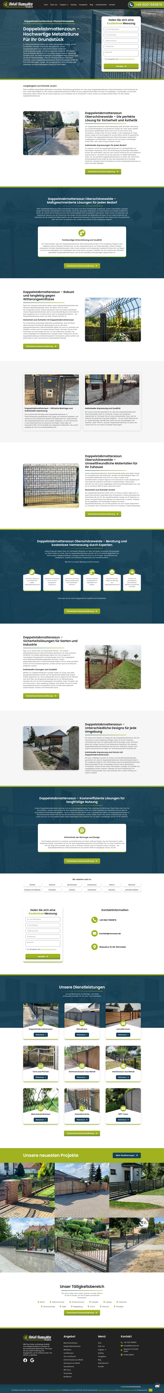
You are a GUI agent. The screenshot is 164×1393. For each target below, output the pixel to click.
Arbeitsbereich (101, 5)
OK (150, 1390)
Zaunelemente (69, 1366)
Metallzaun (67, 1350)
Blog (91, 5)
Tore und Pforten (70, 1356)
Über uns (53, 5)
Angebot (63, 5)
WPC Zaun (67, 1370)
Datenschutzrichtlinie (54, 1390)
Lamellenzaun (68, 1353)
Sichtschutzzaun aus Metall (73, 1360)
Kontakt (112, 5)
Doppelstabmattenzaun (72, 1346)
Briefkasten (68, 1377)
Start (46, 5)
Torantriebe (68, 1373)
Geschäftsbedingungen (127, 1390)
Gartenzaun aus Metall (72, 1363)
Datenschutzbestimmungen (106, 1390)
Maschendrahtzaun (70, 1343)
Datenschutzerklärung (126, 59)
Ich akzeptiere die (119, 59)
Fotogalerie (83, 5)
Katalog (73, 5)
